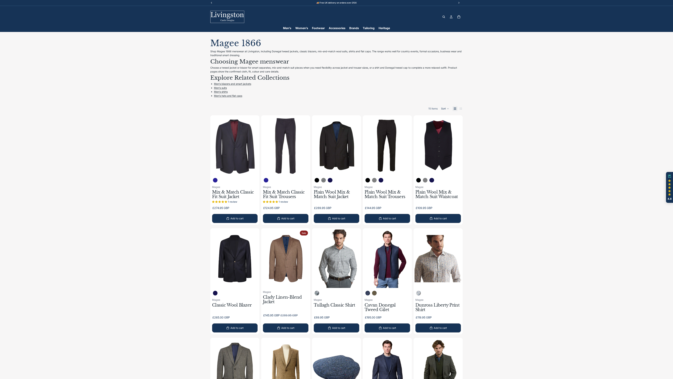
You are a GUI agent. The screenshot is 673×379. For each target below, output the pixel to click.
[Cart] (459, 17)
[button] (445, 108)
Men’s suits (220, 87)
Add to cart (237, 218)
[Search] (444, 17)
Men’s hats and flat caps (228, 95)
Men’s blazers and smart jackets (232, 83)
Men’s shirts (221, 91)
